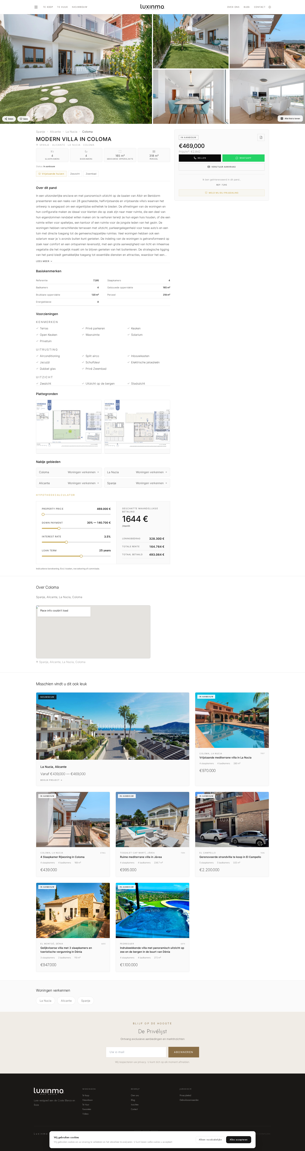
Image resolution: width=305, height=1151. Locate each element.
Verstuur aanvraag (223, 167)
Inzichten (135, 1104)
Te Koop (48, 7)
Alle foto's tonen (292, 118)
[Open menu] (36, 7)
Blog (247, 7)
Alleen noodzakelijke (210, 1139)
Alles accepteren (239, 1139)
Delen (10, 119)
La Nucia (45, 1000)
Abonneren (183, 1052)
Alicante (66, 1000)
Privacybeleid (185, 1095)
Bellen (202, 158)
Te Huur (62, 7)
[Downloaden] (261, 137)
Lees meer (42, 261)
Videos (85, 1113)
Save (25, 119)
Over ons (233, 7)
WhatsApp (246, 158)
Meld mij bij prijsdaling (223, 193)
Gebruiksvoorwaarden (189, 1100)
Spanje (85, 1000)
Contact (259, 7)
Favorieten (86, 1109)
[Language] (269, 7)
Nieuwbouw (79, 7)
